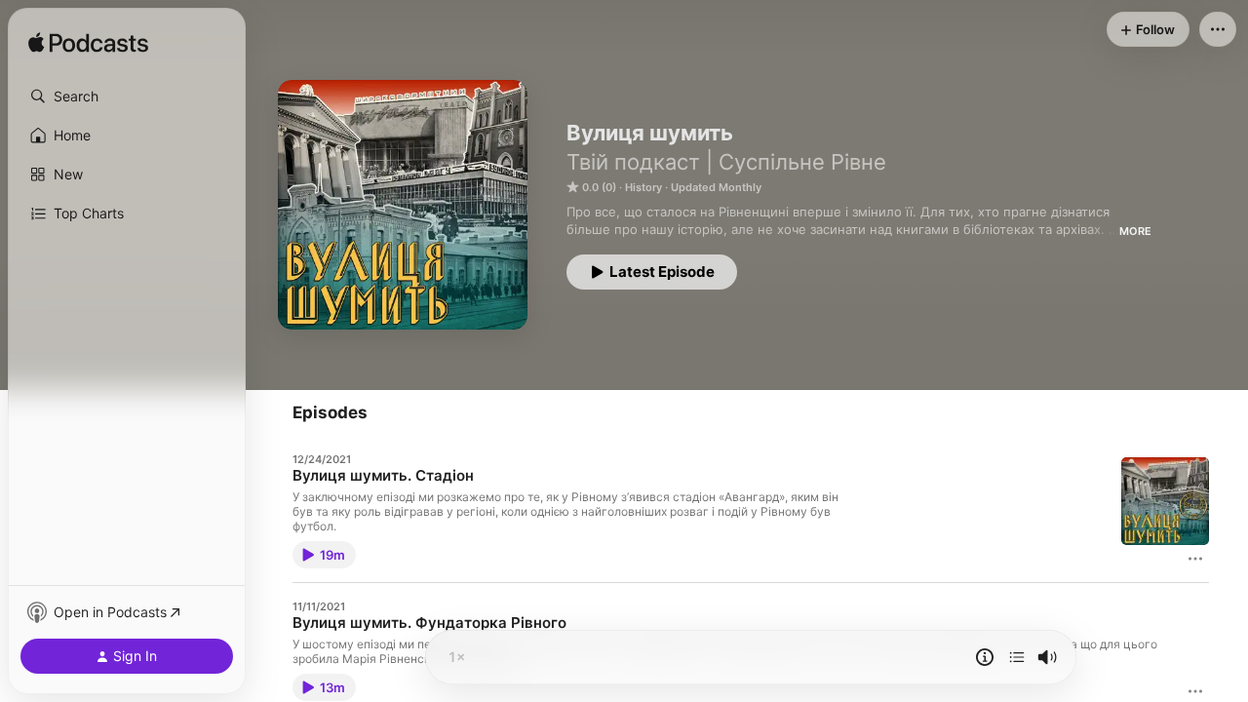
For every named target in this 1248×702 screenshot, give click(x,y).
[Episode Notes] (984, 657)
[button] (126, 96)
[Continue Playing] (1017, 657)
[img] (88, 44)
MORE (1135, 231)
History (643, 187)
